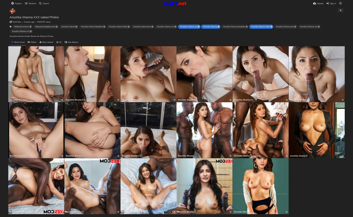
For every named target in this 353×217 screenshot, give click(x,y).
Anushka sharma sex (165, 27)
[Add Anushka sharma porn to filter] (152, 26)
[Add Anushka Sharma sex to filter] (318, 26)
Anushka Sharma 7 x (131, 100)
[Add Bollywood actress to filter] (30, 26)
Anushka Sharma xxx (20, 31)
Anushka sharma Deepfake (92, 27)
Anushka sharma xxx (188, 27)
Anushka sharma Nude (118, 27)
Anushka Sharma (210, 27)
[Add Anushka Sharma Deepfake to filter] (246, 26)
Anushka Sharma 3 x (19, 156)
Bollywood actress (21, 27)
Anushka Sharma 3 (74, 212)
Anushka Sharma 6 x (187, 100)
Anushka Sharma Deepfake (234, 27)
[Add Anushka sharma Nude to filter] (128, 26)
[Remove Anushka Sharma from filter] (218, 26)
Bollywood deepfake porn (45, 27)
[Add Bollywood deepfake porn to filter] (56, 26)
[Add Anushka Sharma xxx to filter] (30, 31)
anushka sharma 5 (298, 156)
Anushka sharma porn (142, 27)
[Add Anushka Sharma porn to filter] (295, 26)
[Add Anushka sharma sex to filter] (175, 26)
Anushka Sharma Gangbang (247, 156)
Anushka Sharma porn (285, 27)
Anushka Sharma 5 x (243, 100)
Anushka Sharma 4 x (299, 100)
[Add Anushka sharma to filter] (76, 26)
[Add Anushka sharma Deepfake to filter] (104, 26)
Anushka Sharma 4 (18, 212)
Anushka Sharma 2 (131, 212)
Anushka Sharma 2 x (75, 156)
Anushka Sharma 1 (187, 212)
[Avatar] (12, 11)
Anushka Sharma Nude (260, 27)
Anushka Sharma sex (308, 27)
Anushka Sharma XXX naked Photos (34, 17)
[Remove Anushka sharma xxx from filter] (198, 26)
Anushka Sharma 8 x (75, 100)
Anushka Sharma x (18, 100)
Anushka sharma (68, 27)
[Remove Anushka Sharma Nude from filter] (271, 26)
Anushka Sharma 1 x (131, 156)
